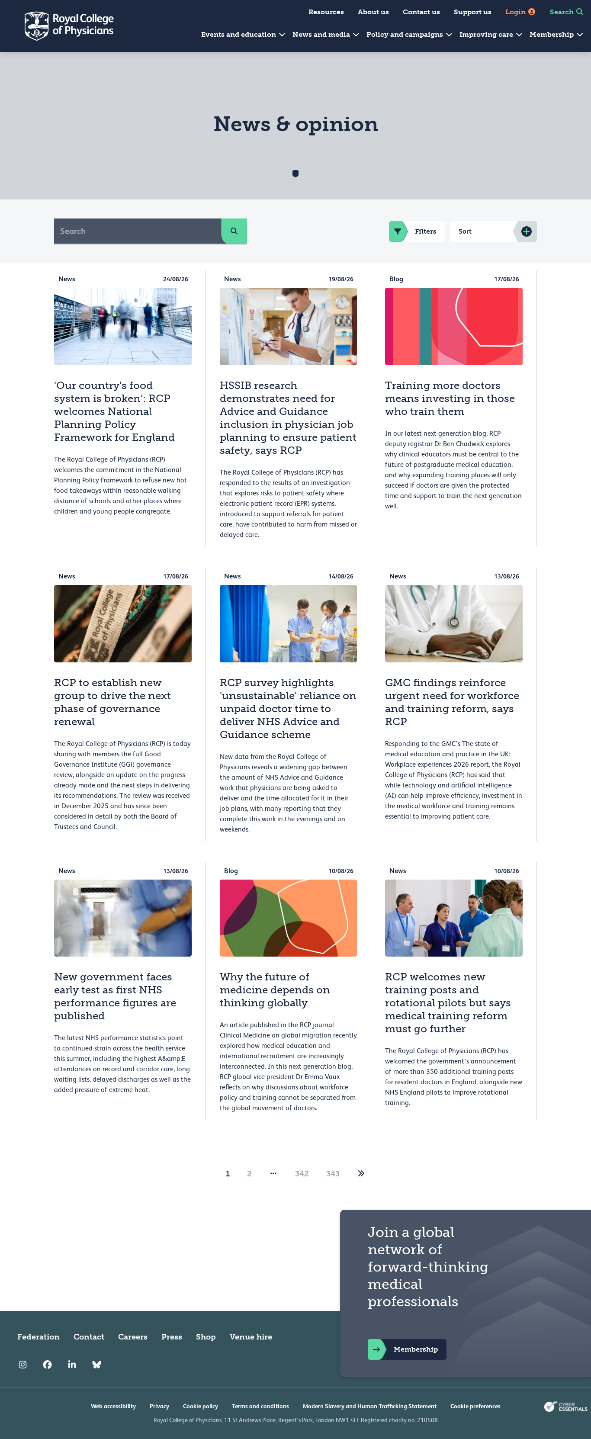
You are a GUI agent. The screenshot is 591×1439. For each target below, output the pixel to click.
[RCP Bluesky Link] (96, 1364)
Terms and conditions (260, 1406)
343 (333, 1174)
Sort (465, 231)
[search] (234, 231)
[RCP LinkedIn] (72, 1364)
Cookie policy (200, 1406)
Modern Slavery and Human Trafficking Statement (370, 1406)
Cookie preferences (475, 1406)
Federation (38, 1337)
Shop (206, 1337)
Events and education (239, 34)
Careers (133, 1337)
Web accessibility (113, 1406)
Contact (89, 1337)
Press (171, 1337)
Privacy (159, 1406)
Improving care (487, 34)
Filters (426, 231)
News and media (322, 34)
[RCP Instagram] (22, 1364)
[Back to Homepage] (63, 26)
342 (302, 1174)
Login (516, 12)
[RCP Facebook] (47, 1364)
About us (373, 12)
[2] (361, 1174)
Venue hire (251, 1337)
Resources (326, 12)
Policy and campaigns (405, 34)
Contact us (421, 12)
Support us (472, 12)
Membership (552, 34)
